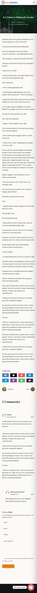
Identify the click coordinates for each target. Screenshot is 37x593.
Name (6, 522)
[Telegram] (5, 380)
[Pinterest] (21, 375)
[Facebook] (5, 375)
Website (6, 534)
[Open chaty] (31, 587)
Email (6, 528)
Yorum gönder (8, 566)
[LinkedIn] (29, 375)
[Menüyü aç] (34, 2)
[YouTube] (20, 589)
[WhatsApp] (21, 380)
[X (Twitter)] (13, 375)
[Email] (29, 380)
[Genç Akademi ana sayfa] (9, 2)
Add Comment (8, 541)
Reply (32, 417)
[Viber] (13, 380)
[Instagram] (16, 589)
